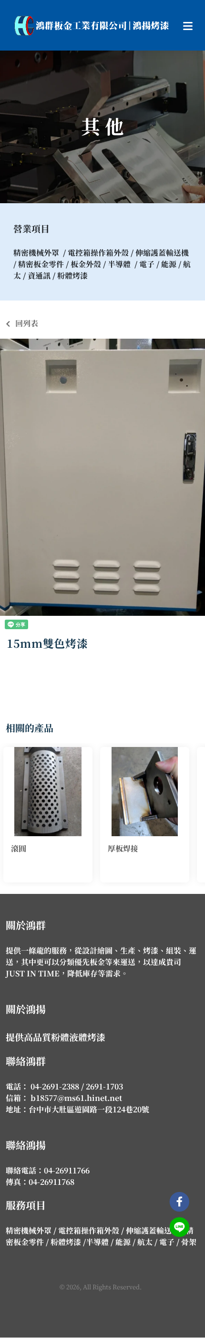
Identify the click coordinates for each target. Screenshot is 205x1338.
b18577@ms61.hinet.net (75, 1098)
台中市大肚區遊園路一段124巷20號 (89, 1109)
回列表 (26, 323)
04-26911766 (67, 1170)
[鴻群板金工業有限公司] (91, 25)
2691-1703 (104, 1086)
